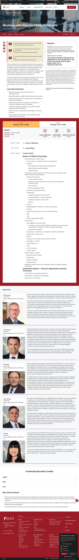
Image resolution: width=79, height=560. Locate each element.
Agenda (10, 34)
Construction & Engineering (55, 521)
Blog (66, 527)
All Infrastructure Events (54, 524)
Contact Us (72, 7)
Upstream (21, 536)
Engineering (36, 536)
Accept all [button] (64, 553)
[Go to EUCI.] (3, 12)
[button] (68, 557)
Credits (21, 34)
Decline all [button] (72, 553)
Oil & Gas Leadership (53, 539)
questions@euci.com (9, 533)
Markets (20, 542)
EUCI (49, 558)
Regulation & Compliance (24, 527)
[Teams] (4, 48)
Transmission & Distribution (24, 521)
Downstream (21, 539)
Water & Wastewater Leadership (56, 542)
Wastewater (36, 544)
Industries (21, 7)
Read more (69, 541)
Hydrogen (36, 524)
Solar (35, 521)
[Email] (4, 51)
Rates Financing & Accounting (25, 524)
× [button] (76, 534)
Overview (5, 34)
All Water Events (37, 545)
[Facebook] (4, 45)
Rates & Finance (37, 541)
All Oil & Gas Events (23, 547)
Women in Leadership (53, 536)
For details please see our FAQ (64, 49)
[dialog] (68, 546)
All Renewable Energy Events (40, 530)
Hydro (35, 527)
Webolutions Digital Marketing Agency (68, 558)
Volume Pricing (48, 7)
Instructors (16, 34)
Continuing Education (38, 7)
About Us (56, 7)
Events (28, 7)
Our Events (67, 517)
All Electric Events (22, 532)
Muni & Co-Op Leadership (54, 541)
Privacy (4, 558)
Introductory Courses (23, 530)
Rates (20, 544)
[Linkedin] (4, 42)
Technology (21, 541)
